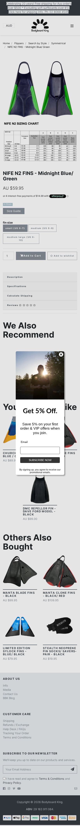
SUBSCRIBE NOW (40, 460)
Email (24, 441)
